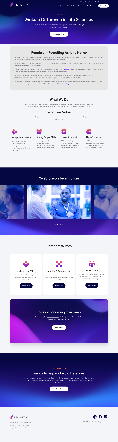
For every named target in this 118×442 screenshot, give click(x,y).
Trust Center (98, 2)
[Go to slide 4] (60, 224)
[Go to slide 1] (55, 224)
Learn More (26, 286)
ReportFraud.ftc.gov (64, 84)
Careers (91, 2)
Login (105, 2)
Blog (86, 2)
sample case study (53, 317)
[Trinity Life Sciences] (19, 417)
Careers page (67, 69)
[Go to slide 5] (62, 224)
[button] (96, 6)
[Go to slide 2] (57, 224)
